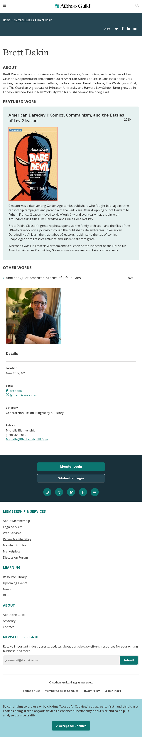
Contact (8, 627)
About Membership (16, 521)
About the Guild (14, 615)
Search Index (112, 691)
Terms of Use (31, 691)
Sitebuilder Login (71, 478)
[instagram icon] (47, 492)
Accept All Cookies (72, 726)
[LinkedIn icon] (95, 492)
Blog (6, 595)
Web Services (12, 533)
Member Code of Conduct (61, 691)
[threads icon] (59, 492)
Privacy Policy (91, 691)
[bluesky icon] (71, 492)
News (7, 589)
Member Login (71, 466)
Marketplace (11, 551)
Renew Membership (17, 539)
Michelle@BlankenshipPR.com (27, 439)
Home (6, 20)
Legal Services (13, 527)
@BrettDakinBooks (23, 395)
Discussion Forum (15, 557)
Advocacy (9, 621)
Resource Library (15, 577)
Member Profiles (24, 20)
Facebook (15, 391)
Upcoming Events (15, 583)
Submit (129, 660)
